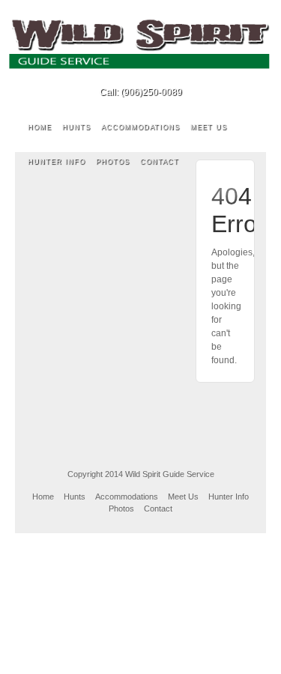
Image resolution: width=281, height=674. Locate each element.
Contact (159, 162)
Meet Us (208, 127)
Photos (113, 162)
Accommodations (140, 127)
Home (40, 127)
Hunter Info (56, 162)
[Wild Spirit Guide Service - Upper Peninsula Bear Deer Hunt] (140, 43)
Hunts (76, 127)
